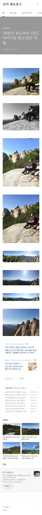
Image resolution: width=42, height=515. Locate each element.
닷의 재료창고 (12, 4)
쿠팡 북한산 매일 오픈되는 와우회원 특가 (20, 347)
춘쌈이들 (13, 12)
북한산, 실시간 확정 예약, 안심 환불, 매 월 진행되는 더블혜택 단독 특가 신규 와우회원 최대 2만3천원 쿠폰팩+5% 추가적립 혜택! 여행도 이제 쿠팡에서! (21, 351)
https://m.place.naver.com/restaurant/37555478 (19, 360)
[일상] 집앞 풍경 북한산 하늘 (14, 409)
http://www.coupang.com (15, 344)
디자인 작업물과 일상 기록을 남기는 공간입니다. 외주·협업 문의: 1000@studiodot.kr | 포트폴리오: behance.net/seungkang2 (16, 478)
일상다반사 (9, 388)
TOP (37, 508)
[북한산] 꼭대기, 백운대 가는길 (15, 395)
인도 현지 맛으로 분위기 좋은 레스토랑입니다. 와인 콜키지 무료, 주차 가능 (14, 367)
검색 (32, 4)
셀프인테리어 (27, 12)
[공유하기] (11, 378)
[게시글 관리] (14, 378)
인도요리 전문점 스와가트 (14, 363)
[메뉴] (37, 4)
